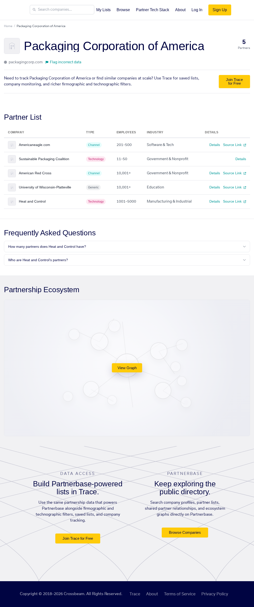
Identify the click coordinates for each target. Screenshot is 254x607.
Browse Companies (185, 532)
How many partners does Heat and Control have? (47, 247)
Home (8, 26)
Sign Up (220, 10)
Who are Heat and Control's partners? (38, 260)
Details (214, 145)
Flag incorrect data (65, 62)
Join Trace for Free (234, 81)
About (180, 10)
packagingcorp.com (25, 62)
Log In (196, 10)
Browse (123, 10)
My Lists (103, 10)
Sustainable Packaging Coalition (44, 159)
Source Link (233, 145)
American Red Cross (35, 173)
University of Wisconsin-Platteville (45, 187)
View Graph (127, 368)
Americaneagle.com (34, 145)
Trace (134, 594)
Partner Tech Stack (152, 10)
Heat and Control (32, 201)
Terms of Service (179, 594)
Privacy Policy (214, 594)
